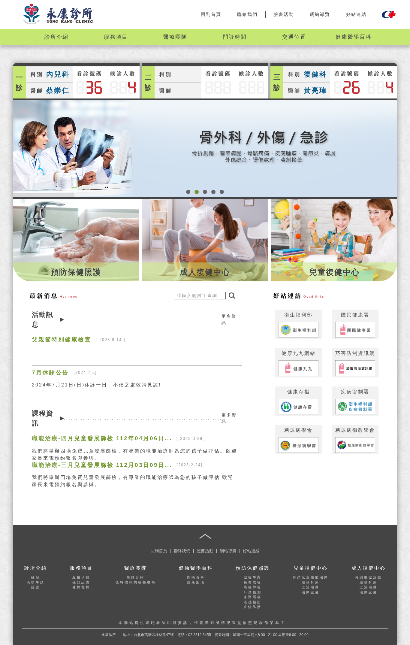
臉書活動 (283, 14)
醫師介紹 (136, 577)
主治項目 (311, 587)
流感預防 (253, 602)
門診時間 (235, 37)
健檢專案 (253, 577)
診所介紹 (56, 37)
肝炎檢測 (253, 592)
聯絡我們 (247, 14)
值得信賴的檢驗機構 (136, 582)
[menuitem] (56, 37)
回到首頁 (211, 14)
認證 (35, 587)
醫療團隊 (175, 37)
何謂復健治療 (368, 577)
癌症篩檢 (253, 587)
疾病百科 (196, 577)
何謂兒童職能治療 (311, 577)
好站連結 (356, 14)
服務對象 (311, 582)
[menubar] (205, 37)
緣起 (35, 577)
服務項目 (116, 37)
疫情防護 (253, 607)
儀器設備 (81, 582)
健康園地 (196, 582)
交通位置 (294, 37)
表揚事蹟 (36, 582)
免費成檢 (253, 582)
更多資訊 (229, 319)
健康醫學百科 (354, 37)
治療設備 (311, 592)
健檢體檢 (81, 587)
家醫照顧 (253, 597)
